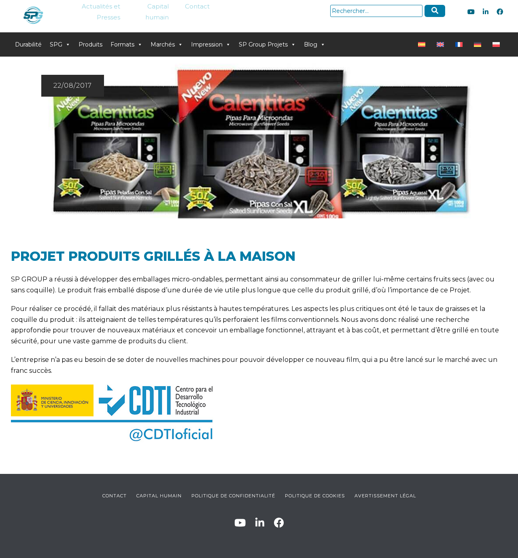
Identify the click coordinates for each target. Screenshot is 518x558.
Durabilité (28, 44)
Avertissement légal (385, 496)
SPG (56, 44)
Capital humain (157, 11)
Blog (310, 44)
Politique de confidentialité (233, 496)
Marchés (163, 44)
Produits (90, 44)
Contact (197, 6)
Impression (207, 44)
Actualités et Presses (101, 11)
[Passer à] (423, 44)
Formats (122, 44)
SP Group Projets (263, 44)
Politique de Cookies (315, 496)
